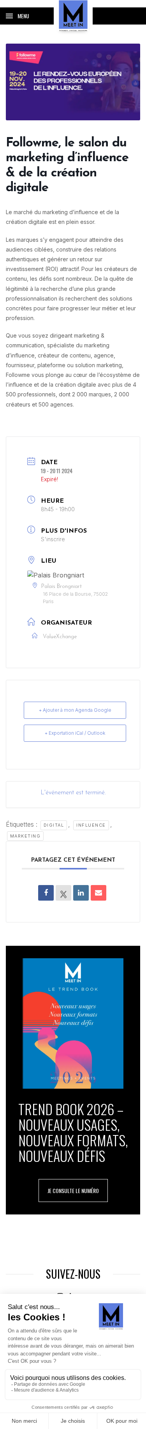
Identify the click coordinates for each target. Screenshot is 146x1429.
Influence (91, 825)
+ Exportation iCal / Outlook (75, 733)
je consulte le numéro (73, 1190)
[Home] (73, 15)
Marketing (25, 836)
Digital (54, 825)
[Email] (98, 893)
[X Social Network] (63, 893)
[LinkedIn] (81, 893)
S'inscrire (53, 539)
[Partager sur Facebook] (46, 893)
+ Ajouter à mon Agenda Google (75, 710)
